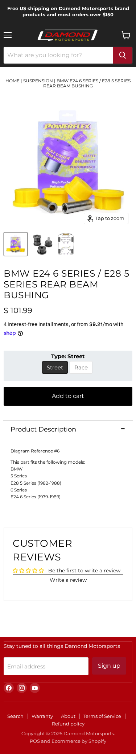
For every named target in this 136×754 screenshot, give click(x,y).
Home (12, 80)
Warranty (42, 716)
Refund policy (68, 724)
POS (35, 741)
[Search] (122, 55)
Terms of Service (102, 716)
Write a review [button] (68, 580)
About (68, 716)
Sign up (109, 665)
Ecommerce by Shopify (78, 741)
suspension (38, 80)
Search (15, 716)
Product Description (43, 429)
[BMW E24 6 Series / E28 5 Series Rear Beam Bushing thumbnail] (15, 244)
